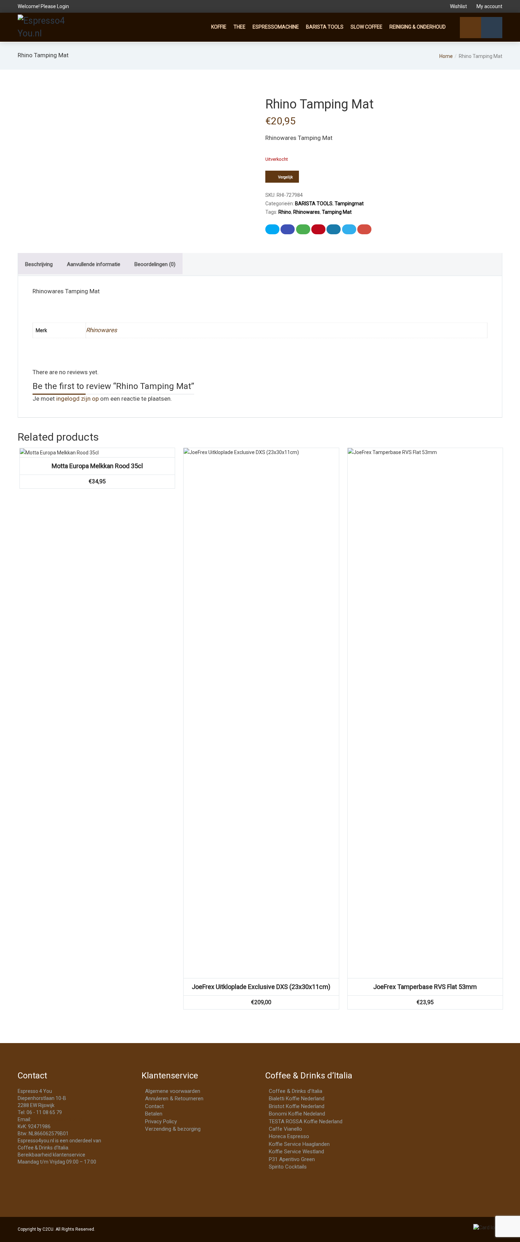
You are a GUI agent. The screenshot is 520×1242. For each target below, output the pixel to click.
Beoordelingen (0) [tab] (154, 264)
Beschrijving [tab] (39, 264)
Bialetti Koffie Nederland (296, 1098)
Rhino (284, 212)
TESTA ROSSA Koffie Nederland (305, 1121)
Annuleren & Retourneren (174, 1098)
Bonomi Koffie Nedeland (297, 1114)
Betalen (153, 1114)
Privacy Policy (161, 1121)
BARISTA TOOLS (324, 27)
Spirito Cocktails (288, 1167)
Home (446, 56)
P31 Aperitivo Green (292, 1159)
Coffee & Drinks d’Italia (295, 1091)
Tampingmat (349, 203)
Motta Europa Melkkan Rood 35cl (97, 466)
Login (63, 6)
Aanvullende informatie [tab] (93, 264)
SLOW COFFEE (366, 27)
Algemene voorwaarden (172, 1091)
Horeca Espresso (289, 1136)
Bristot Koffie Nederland (296, 1106)
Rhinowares (306, 212)
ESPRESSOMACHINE (276, 27)
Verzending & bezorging (173, 1129)
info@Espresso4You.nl (57, 1119)
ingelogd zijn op (77, 398)
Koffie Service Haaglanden (299, 1144)
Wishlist (458, 6)
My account (488, 6)
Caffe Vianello (285, 1129)
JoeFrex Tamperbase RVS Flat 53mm (425, 986)
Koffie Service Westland (296, 1151)
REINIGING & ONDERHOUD (417, 27)
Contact (154, 1106)
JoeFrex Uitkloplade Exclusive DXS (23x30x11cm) (261, 986)
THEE (239, 27)
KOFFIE (218, 27)
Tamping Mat (337, 212)
